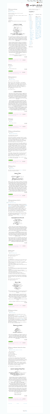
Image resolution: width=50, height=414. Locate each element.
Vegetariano (37, 37)
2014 (30, 16)
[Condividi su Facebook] (24, 72)
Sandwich (40, 33)
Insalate (13, 162)
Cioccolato (40, 18)
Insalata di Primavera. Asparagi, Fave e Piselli (18, 347)
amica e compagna (22, 319)
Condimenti (40, 19)
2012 (30, 18)
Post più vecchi (25, 403)
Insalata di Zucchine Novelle (15, 131)
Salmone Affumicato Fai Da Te (15, 200)
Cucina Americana (37, 21)
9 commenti (20, 195)
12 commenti (20, 305)
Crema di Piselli (12, 166)
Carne (38, 18)
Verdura (15, 162)
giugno (31, 26)
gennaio (31, 43)
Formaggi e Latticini (38, 23)
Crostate (40, 20)
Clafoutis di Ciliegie (13, 9)
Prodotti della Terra (16, 127)
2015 (30, 15)
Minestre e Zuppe (11, 196)
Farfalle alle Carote (13, 310)
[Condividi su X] (24, 114)
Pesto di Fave (12, 250)
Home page (18, 403)
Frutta (13, 127)
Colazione (36, 19)
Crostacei (38, 20)
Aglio (11, 64)
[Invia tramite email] (22, 72)
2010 (30, 20)
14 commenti (20, 126)
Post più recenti (10, 403)
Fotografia (11, 127)
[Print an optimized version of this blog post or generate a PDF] (11, 71)
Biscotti (36, 18)
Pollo (36, 31)
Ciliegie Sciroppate (13, 77)
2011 (30, 19)
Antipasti (11, 162)
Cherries (11, 119)
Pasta (10, 343)
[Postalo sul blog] (23, 72)
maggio (31, 27)
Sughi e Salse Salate (12, 306)
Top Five (19, 315)
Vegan (40, 36)
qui (19, 205)
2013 (30, 17)
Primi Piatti (12, 343)
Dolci (40, 22)
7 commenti (20, 161)
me (26, 410)
